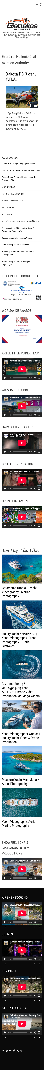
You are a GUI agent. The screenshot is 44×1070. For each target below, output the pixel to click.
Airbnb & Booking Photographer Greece (18, 163)
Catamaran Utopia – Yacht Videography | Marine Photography (19, 592)
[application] (22, 369)
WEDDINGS (7, 214)
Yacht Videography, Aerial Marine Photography (19, 824)
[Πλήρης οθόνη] (39, 380)
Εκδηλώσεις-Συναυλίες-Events (15, 245)
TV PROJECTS (8, 207)
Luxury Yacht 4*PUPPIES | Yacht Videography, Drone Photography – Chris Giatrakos (19, 640)
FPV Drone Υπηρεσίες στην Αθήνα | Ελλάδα (21, 170)
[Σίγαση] (35, 380)
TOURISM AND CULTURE (12, 201)
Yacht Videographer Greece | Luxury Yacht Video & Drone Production (21, 738)
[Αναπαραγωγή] (5, 380)
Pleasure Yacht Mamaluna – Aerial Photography (20, 782)
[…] (25, 128)
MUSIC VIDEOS (8, 187)
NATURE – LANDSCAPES (13, 194)
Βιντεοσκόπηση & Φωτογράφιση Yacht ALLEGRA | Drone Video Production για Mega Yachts (21, 690)
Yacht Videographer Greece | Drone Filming (20, 221)
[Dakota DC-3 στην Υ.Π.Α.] (22, 97)
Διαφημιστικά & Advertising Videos (17, 238)
